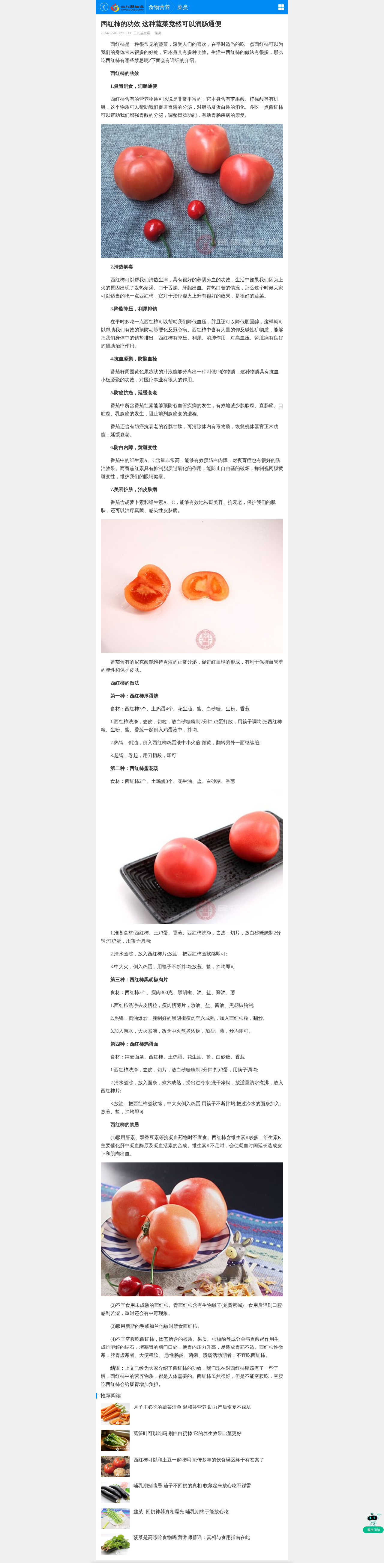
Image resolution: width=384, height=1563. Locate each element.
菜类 (182, 7)
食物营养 (159, 7)
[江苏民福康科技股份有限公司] (127, 7)
